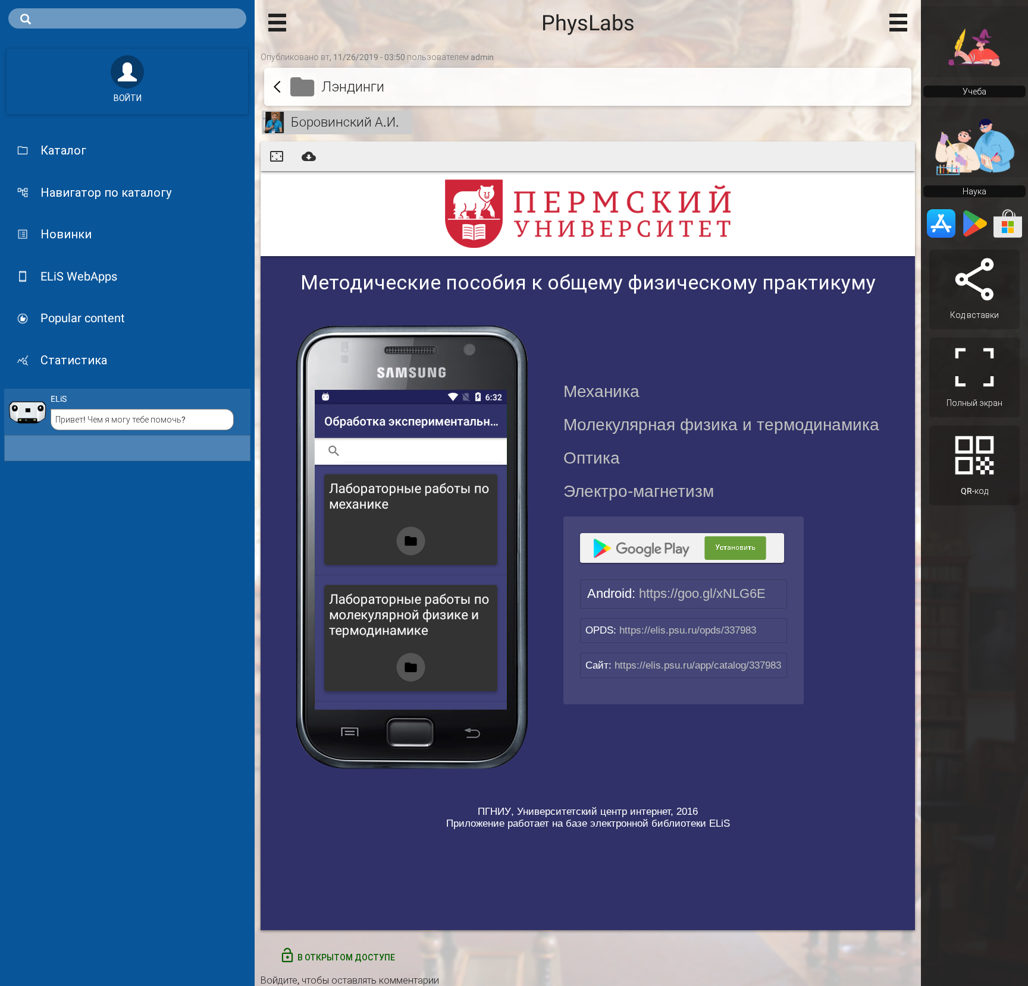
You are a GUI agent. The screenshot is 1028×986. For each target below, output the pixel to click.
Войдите (279, 980)
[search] (127, 18)
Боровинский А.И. (345, 122)
